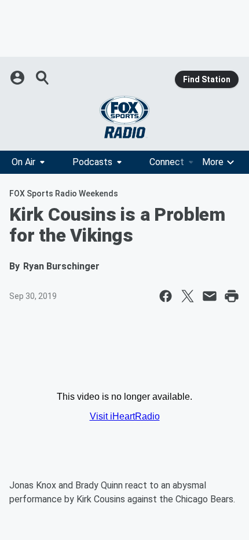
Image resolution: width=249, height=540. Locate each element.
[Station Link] (124, 117)
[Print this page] (232, 296)
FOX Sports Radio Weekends (63, 193)
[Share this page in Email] (210, 296)
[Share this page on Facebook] (166, 296)
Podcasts (92, 161)
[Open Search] (43, 78)
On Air (23, 161)
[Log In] (18, 78)
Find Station (206, 79)
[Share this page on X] (188, 296)
